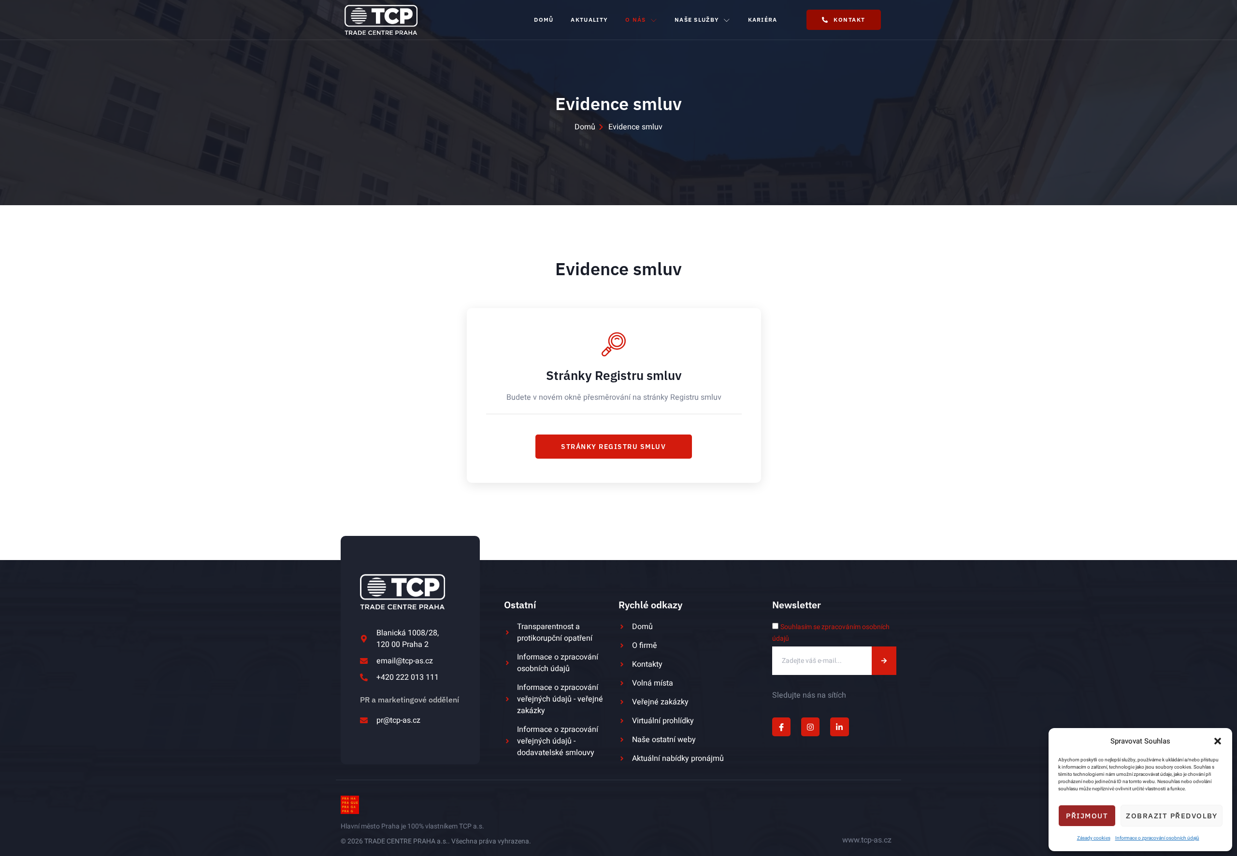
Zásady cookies (1093, 838)
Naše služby (697, 19)
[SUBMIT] (884, 660)
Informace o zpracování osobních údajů (1157, 838)
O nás (635, 19)
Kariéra (762, 19)
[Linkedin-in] (839, 726)
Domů (543, 19)
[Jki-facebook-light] (781, 726)
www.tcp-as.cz (867, 840)
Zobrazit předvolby (1171, 815)
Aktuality (589, 19)
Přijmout (1087, 815)
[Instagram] (810, 726)
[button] (1218, 741)
